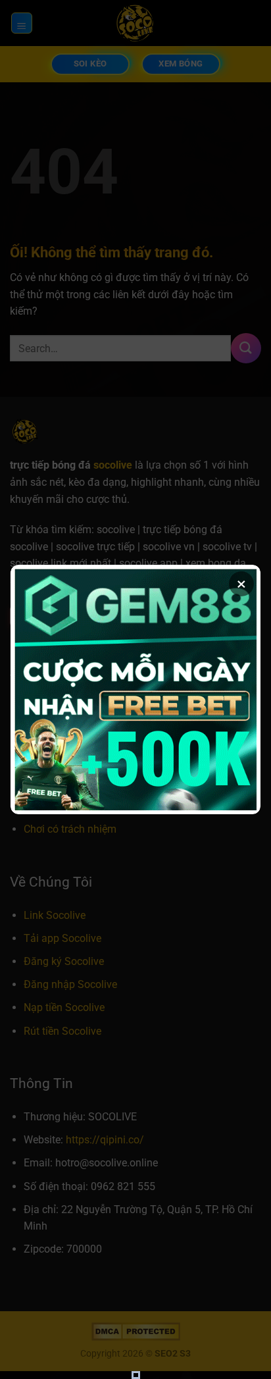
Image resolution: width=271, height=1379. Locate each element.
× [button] (241, 584)
